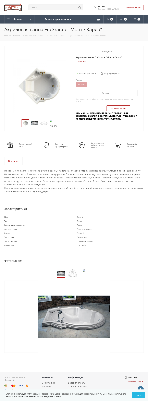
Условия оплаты (76, 382)
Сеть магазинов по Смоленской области (97, 145)
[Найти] (79, 7)
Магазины (47, 386)
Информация (75, 377)
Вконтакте (141, 389)
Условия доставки (77, 386)
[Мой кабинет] (98, 19)
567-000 (102, 6)
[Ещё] (87, 19)
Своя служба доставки (132, 145)
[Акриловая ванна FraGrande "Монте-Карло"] (74, 316)
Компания (47, 377)
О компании (48, 382)
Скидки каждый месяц (25, 145)
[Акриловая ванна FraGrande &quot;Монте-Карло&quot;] (39, 85)
